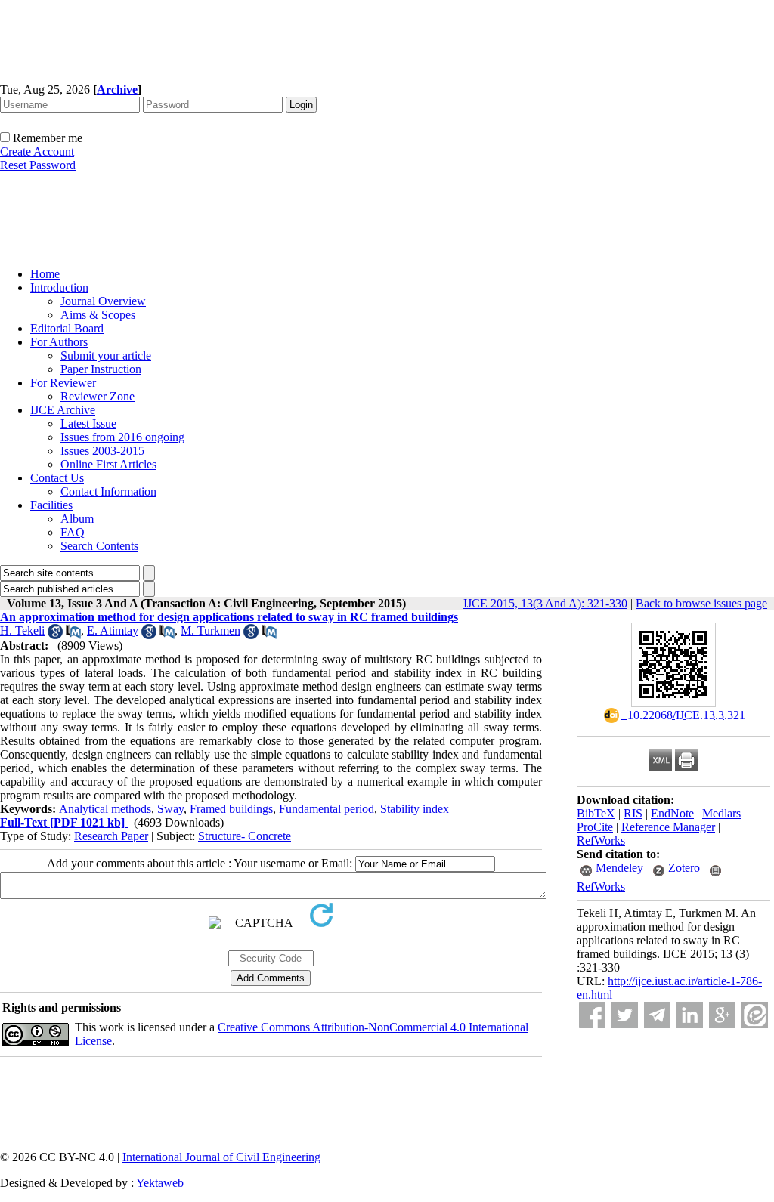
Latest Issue (88, 423)
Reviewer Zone (97, 396)
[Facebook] (592, 1015)
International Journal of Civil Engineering (221, 1157)
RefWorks (601, 840)
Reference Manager (668, 826)
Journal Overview (103, 301)
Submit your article (105, 355)
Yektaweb (160, 1182)
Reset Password (38, 165)
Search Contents (99, 545)
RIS (633, 813)
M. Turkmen (210, 630)
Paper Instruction (100, 369)
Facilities (51, 505)
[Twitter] (624, 1015)
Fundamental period (326, 808)
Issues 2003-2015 (102, 450)
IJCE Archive (62, 409)
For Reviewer (63, 382)
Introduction (59, 287)
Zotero (684, 867)
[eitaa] (754, 1015)
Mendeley (619, 867)
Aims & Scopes (97, 314)
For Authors (59, 341)
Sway (170, 808)
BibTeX (596, 813)
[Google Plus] (722, 1015)
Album (77, 518)
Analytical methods (105, 808)
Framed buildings (231, 808)
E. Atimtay (112, 630)
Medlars (721, 813)
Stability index (414, 808)
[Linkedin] (689, 1015)
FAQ (72, 532)
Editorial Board (67, 328)
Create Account (37, 151)
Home (45, 273)
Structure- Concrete (244, 836)
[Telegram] (657, 1015)
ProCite (595, 826)
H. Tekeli (22, 630)
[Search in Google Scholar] (55, 635)
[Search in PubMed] (73, 635)
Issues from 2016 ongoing (122, 437)
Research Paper (111, 836)
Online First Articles (108, 464)
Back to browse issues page (701, 603)
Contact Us (57, 477)
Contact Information (108, 491)
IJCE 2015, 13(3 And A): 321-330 (545, 603)
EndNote (672, 813)
